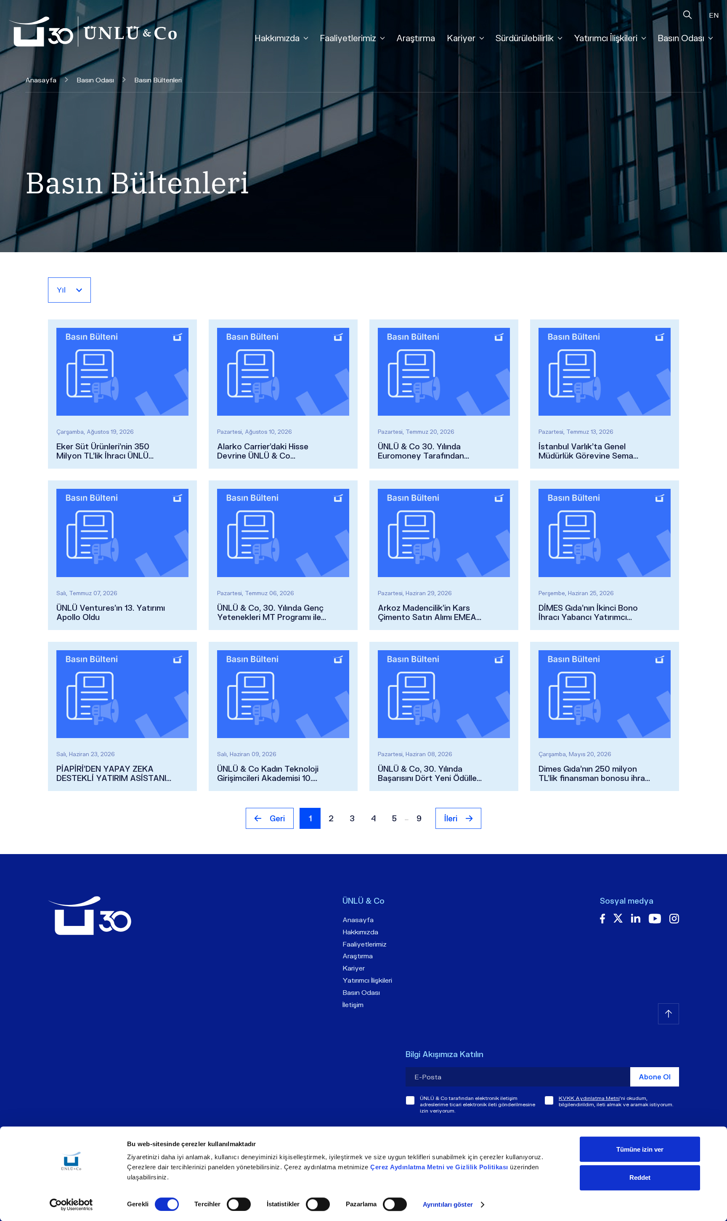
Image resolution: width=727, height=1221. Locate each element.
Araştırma (415, 38)
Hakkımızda (360, 932)
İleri (450, 818)
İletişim (353, 1004)
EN (714, 15)
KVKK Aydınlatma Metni (589, 1098)
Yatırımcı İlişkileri (367, 980)
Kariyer (353, 968)
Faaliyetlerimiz (364, 944)
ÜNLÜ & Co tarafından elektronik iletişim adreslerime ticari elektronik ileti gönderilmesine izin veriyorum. (477, 1104)
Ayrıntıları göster (448, 1204)
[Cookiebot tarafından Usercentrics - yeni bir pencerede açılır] (71, 1204)
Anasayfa (40, 80)
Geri (277, 818)
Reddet (639, 1177)
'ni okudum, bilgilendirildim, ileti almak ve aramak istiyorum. (616, 1101)
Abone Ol (655, 1077)
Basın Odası (95, 80)
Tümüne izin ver (639, 1149)
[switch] (239, 1204)
